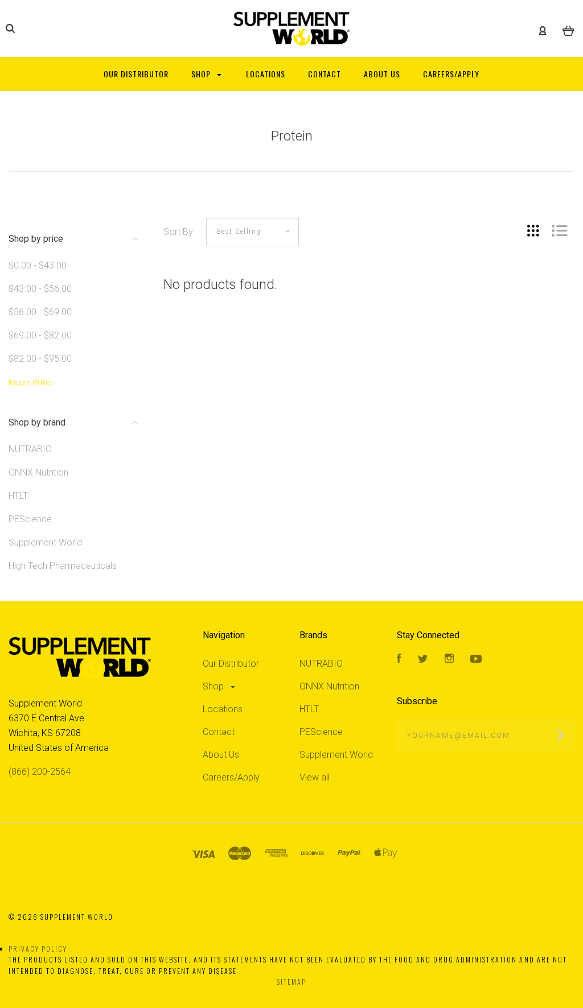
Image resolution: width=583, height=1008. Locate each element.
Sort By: (179, 231)
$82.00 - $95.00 (40, 358)
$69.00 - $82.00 (40, 335)
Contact (219, 731)
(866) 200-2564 (40, 771)
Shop (214, 686)
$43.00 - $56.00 (40, 288)
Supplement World (45, 542)
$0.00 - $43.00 (38, 265)
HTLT (18, 495)
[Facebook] (399, 659)
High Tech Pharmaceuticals (63, 565)
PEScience (30, 519)
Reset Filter (31, 382)
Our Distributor (231, 663)
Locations (223, 709)
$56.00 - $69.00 (40, 312)
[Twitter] (423, 659)
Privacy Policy (38, 948)
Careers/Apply (231, 777)
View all (314, 777)
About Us (221, 754)
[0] (568, 29)
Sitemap (291, 981)
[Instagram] (449, 659)
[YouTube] (476, 659)
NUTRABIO (30, 449)
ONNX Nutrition (38, 472)
